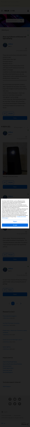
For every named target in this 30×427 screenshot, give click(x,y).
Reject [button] (15, 221)
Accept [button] (15, 225)
